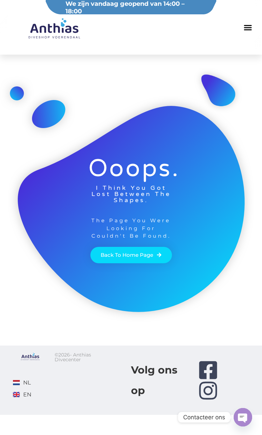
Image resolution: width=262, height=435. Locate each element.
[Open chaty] (243, 417)
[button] (247, 27)
